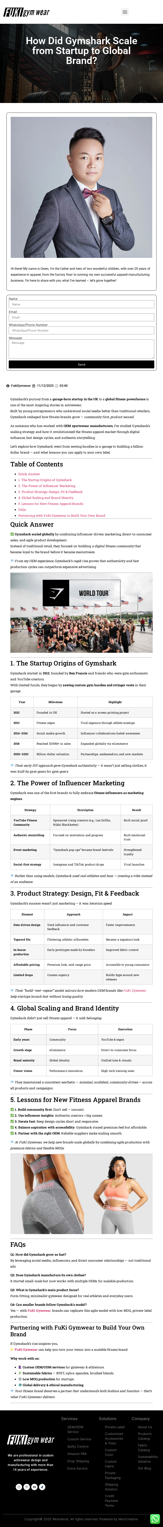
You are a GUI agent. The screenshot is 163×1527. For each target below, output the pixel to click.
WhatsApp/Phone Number (28, 324)
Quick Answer (29, 474)
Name (13, 298)
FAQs (22, 509)
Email (13, 311)
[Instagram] (19, 1487)
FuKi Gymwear (134, 990)
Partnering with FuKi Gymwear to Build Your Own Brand (61, 515)
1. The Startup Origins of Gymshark (45, 480)
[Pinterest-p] (26, 1487)
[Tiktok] (42, 1487)
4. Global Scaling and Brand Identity (46, 498)
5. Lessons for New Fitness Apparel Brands (50, 503)
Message (15, 337)
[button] (125, 12)
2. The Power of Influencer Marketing (47, 486)
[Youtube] (34, 1487)
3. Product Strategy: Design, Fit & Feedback (50, 492)
